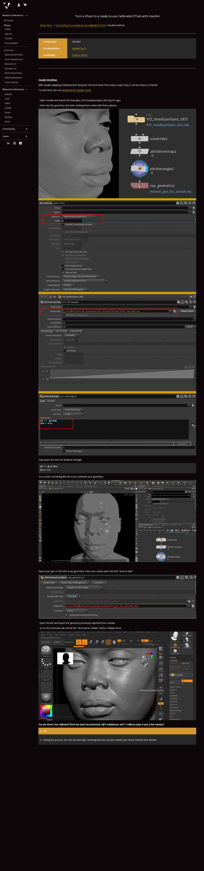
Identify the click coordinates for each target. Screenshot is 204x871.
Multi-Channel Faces (14, 55)
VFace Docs (46, 25)
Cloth (7, 99)
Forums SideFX (79, 55)
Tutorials (8, 38)
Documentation (11, 43)
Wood (7, 122)
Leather (8, 108)
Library (8, 29)
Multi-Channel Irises (13, 73)
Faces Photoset (11, 82)
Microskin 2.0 (10, 64)
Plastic (8, 112)
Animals (8, 94)
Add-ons (8, 34)
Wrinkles (8, 117)
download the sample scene (76, 90)
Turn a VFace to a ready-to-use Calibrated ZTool (80, 25)
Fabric (7, 103)
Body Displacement (13, 78)
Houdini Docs (79, 48)
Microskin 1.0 (10, 69)
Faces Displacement (13, 59)
